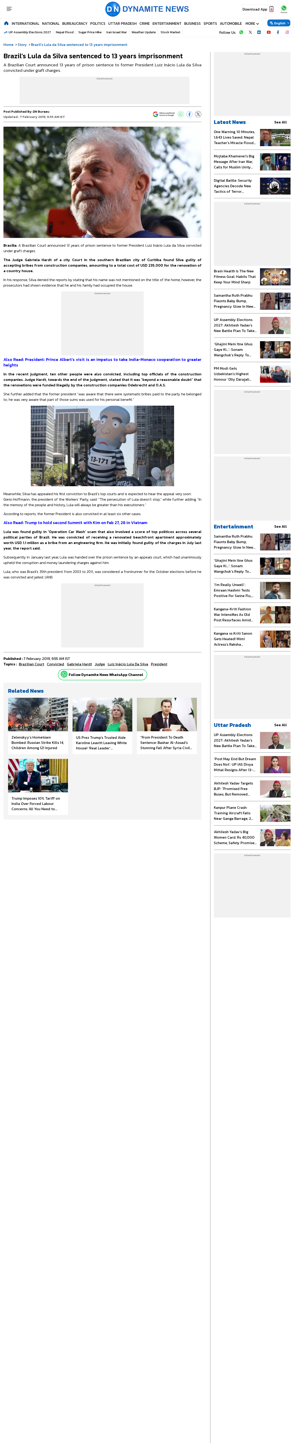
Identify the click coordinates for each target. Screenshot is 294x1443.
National (50, 23)
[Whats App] (181, 114)
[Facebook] (189, 114)
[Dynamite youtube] (268, 32)
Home (8, 44)
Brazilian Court (31, 664)
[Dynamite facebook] (277, 32)
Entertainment (167, 23)
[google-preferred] (163, 114)
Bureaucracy (75, 23)
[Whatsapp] (64, 674)
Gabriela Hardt (79, 664)
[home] (6, 23)
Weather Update (144, 32)
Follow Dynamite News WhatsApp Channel (106, 674)
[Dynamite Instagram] (287, 32)
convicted (55, 664)
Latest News (230, 122)
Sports (210, 23)
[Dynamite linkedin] (259, 32)
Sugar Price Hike (90, 32)
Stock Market (170, 32)
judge (100, 664)
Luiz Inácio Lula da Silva (128, 664)
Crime (144, 23)
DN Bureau (41, 111)
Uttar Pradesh (122, 23)
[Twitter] (198, 114)
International (25, 23)
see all (280, 122)
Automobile (231, 23)
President (159, 664)
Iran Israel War (116, 32)
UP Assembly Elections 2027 (29, 32)
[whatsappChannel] (283, 9)
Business (192, 23)
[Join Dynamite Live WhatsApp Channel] (241, 32)
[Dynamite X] (250, 32)
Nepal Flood (65, 32)
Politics (97, 23)
